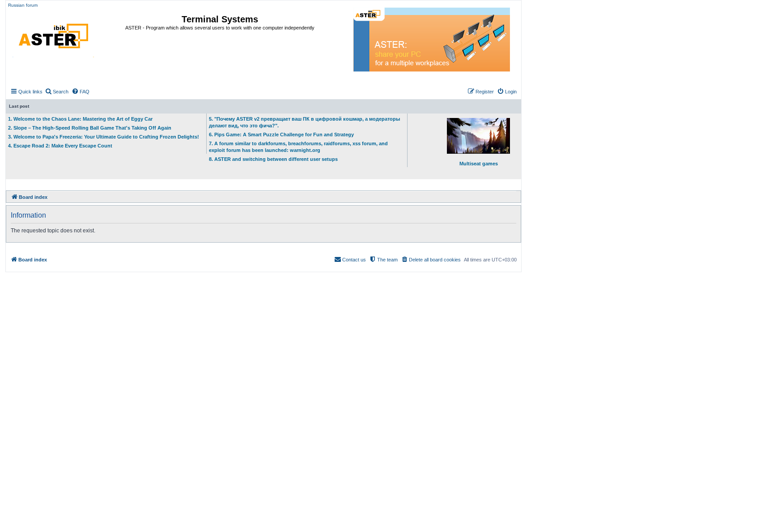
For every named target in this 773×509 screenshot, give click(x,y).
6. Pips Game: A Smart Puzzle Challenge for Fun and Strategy (281, 134)
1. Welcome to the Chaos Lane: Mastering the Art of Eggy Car (80, 119)
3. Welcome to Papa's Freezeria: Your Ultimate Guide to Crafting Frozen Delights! (103, 136)
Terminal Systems (220, 19)
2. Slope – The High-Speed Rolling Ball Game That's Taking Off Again (89, 127)
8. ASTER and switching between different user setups (273, 159)
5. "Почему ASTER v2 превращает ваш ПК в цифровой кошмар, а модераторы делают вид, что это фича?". (304, 122)
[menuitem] (56, 91)
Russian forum (23, 5)
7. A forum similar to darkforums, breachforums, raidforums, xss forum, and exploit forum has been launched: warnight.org (298, 147)
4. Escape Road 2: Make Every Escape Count (60, 145)
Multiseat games (478, 163)
